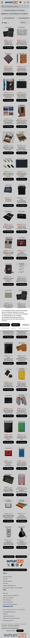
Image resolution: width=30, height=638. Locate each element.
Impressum (13, 328)
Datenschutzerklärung (23, 328)
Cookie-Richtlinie (5, 328)
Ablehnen (16, 325)
